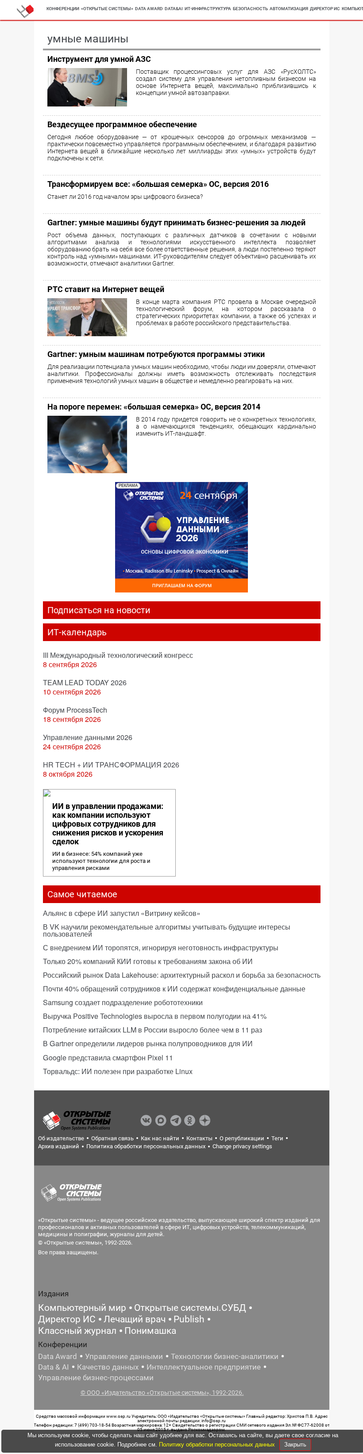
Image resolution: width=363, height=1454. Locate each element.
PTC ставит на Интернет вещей (105, 289)
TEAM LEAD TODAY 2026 (85, 682)
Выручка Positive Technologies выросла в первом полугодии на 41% (154, 1016)
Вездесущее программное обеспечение (122, 124)
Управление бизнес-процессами (96, 1377)
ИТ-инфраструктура (208, 8)
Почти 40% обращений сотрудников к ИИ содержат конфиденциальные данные (174, 988)
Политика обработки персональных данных (145, 1146)
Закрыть (295, 1444)
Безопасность (250, 8)
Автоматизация (289, 8)
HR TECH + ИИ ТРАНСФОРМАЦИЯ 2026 (111, 764)
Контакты (199, 1138)
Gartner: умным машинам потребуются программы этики (156, 354)
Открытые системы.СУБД (190, 1307)
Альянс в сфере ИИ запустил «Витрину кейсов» (122, 913)
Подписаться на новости (99, 610)
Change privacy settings (242, 1146)
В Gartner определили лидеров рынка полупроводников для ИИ (148, 1043)
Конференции (62, 8)
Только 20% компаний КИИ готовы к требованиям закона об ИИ (148, 961)
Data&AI (174, 8)
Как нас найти (160, 1138)
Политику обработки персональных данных (218, 1444)
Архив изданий (58, 1146)
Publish (189, 1319)
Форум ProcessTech (75, 710)
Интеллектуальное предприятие (204, 1367)
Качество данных (108, 1367)
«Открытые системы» (107, 8)
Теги (277, 1138)
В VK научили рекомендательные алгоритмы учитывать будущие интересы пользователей (166, 930)
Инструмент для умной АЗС (99, 59)
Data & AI (53, 1367)
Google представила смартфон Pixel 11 (108, 1057)
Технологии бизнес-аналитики (224, 1356)
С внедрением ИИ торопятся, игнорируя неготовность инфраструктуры (160, 947)
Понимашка (150, 1330)
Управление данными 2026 (87, 737)
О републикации (242, 1138)
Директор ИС (325, 8)
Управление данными (124, 1356)
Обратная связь (112, 1138)
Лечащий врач (135, 1319)
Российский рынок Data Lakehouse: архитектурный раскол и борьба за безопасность (182, 975)
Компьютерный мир (82, 1307)
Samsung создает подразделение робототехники (123, 1002)
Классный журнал (77, 1330)
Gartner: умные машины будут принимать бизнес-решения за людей (176, 222)
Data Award (57, 1356)
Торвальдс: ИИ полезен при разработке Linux (118, 1071)
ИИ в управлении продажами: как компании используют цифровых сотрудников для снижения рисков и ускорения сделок (107, 824)
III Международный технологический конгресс (118, 655)
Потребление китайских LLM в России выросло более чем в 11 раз (152, 1030)
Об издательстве (61, 1138)
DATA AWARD (149, 8)
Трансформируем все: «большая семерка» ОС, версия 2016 (158, 184)
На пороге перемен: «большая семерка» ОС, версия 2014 (153, 406)
